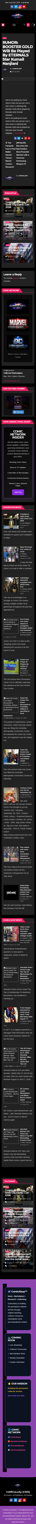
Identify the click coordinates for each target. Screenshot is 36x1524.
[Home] (3, 24)
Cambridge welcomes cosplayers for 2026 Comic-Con (25, 582)
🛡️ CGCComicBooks (17, 1450)
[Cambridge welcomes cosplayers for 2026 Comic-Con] (11, 585)
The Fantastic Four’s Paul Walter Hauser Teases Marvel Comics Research (11, 155)
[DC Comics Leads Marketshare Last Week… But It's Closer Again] (11, 1095)
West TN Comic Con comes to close (26, 549)
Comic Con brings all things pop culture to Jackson (24, 664)
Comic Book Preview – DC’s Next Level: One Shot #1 (18, 250)
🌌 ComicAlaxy (14, 1437)
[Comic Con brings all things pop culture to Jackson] (11, 666)
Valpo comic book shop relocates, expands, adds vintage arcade (26, 931)
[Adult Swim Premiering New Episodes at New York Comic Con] (11, 892)
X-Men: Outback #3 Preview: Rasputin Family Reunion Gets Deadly (18, 228)
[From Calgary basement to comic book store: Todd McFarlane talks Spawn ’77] (11, 1015)
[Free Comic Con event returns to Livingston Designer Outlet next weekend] (11, 626)
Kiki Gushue (9, 718)
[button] (24, 25)
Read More (19, 133)
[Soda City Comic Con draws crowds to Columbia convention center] (11, 756)
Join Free (18, 492)
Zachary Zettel (27, 589)
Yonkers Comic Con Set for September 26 (26, 790)
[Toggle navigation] (14, 25)
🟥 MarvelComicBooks (17, 1441)
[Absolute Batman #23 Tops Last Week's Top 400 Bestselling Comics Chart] (11, 1136)
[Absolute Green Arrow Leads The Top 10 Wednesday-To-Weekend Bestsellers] (11, 974)
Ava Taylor (25, 860)
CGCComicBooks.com (12, 381)
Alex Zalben (9, 1066)
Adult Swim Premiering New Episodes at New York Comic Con (25, 890)
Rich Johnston (27, 981)
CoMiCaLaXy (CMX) (18, 1491)
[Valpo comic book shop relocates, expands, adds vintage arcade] (11, 934)
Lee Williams (26, 523)
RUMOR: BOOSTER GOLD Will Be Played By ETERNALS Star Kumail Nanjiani (17, 53)
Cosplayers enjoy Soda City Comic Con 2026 (17, 205)
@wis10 (24, 763)
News (4, 38)
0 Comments (12, 1202)
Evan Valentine (27, 896)
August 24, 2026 (13, 211)
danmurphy (26, 794)
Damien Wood (26, 1021)
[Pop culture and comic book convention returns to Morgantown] (11, 854)
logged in (16, 278)
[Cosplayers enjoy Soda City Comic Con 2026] (11, 521)
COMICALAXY (17, 69)
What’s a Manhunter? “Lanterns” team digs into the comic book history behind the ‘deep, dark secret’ (17, 1259)
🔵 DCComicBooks (16, 1446)
